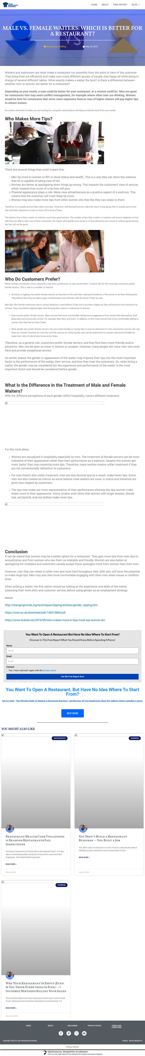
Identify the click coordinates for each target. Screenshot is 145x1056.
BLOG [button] (134, 4)
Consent (10, 667)
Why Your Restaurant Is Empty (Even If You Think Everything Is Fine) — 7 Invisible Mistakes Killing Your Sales (36, 987)
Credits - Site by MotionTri (132, 1041)
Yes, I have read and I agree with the (32, 670)
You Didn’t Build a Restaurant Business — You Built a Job (103, 839)
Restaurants (52, 46)
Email (9, 656)
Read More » (11, 864)
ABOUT (105, 4)
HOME (94, 4)
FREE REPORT (120, 4)
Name (9, 645)
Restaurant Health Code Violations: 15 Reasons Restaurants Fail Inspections (35, 841)
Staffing (62, 46)
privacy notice (49, 670)
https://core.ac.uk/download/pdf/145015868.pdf (35, 612)
